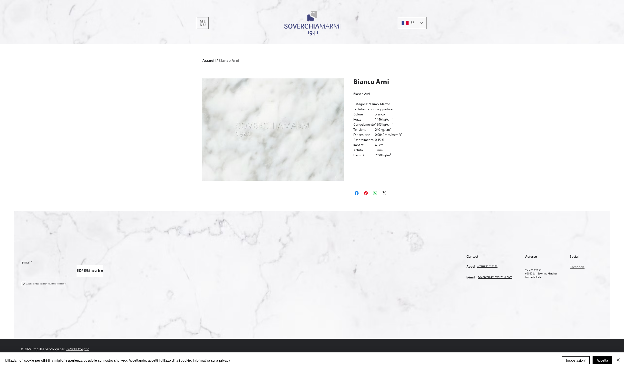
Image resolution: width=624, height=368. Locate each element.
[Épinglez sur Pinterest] (366, 193)
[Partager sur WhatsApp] (375, 193)
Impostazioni (575, 360)
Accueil (209, 61)
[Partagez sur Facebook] (357, 193)
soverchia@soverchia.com (495, 277)
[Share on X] (384, 193)
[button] (203, 23)
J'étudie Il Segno (77, 349)
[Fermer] (618, 360)
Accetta (602, 360)
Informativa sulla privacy (211, 360)
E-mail (26, 262)
